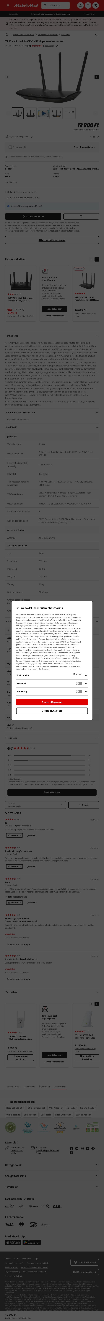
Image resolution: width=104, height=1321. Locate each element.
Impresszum (32, 669)
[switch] (79, 683)
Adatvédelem (21, 669)
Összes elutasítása (52, 710)
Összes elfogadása (52, 702)
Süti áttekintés (44, 669)
